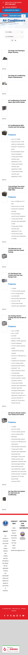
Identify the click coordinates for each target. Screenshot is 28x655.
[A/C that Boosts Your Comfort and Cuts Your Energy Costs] (4, 281)
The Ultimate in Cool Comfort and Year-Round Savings (16, 250)
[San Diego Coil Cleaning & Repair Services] (4, 58)
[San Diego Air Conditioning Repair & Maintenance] (4, 83)
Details (4, 68)
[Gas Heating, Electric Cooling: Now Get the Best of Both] (4, 323)
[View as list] (15, 40)
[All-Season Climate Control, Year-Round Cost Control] (4, 420)
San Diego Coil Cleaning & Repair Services (16, 51)
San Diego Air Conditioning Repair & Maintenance (16, 76)
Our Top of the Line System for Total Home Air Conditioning (16, 492)
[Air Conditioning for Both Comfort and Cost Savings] (4, 133)
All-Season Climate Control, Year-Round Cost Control (17, 413)
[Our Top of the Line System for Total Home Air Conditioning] (4, 499)
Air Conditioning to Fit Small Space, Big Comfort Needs (17, 101)
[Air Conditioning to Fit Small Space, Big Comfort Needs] (4, 108)
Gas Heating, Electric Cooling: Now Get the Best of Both (17, 317)
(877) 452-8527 (10, 4)
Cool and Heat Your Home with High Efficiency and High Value (16, 188)
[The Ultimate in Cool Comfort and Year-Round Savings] (4, 256)
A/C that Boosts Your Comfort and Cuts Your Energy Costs (15, 275)
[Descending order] (22, 32)
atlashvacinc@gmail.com (18, 550)
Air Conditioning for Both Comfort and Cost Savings (16, 126)
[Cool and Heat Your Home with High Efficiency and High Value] (4, 194)
